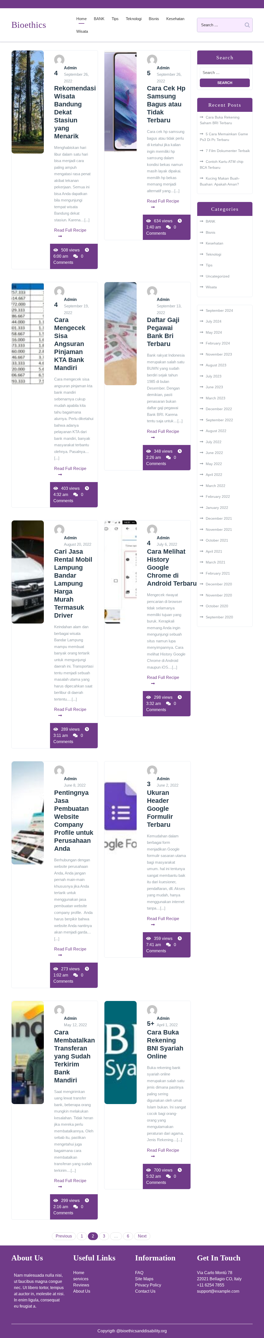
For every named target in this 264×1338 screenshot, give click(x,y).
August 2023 (216, 365)
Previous (64, 1236)
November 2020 (219, 595)
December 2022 (219, 409)
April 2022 (214, 475)
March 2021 (215, 562)
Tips (115, 18)
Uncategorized (217, 276)
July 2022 (213, 442)
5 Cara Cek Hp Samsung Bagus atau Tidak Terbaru (166, 96)
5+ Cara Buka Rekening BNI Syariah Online (165, 1040)
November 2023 (219, 354)
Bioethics (28, 25)
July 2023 (213, 376)
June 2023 (214, 387)
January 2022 (217, 508)
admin (70, 68)
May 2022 (214, 464)
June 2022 (214, 453)
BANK (99, 18)
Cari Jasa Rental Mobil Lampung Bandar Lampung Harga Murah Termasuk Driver (73, 583)
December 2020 (219, 584)
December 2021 (219, 518)
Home (81, 18)
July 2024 (213, 321)
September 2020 (219, 617)
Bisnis (154, 18)
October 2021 (217, 540)
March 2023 (215, 398)
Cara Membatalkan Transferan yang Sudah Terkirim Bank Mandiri (74, 1056)
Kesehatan (175, 18)
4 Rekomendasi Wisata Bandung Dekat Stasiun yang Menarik (75, 104)
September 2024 (219, 310)
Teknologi (134, 18)
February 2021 (218, 573)
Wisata (82, 31)
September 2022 (219, 420)
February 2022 (218, 496)
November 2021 (219, 529)
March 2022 (215, 486)
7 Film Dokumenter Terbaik (228, 151)
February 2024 (218, 343)
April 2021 (214, 551)
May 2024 (214, 332)
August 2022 (216, 431)
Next (142, 1236)
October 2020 (217, 606)
